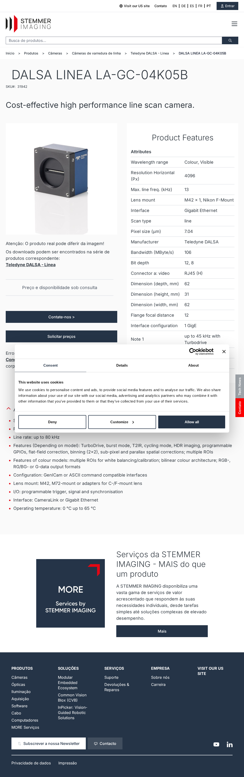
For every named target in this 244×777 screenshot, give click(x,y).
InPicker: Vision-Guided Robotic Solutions (72, 712)
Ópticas (18, 684)
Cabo (16, 713)
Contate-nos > (61, 317)
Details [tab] (122, 365)
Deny (52, 422)
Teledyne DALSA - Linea (150, 53)
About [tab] (193, 365)
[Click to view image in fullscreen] (61, 179)
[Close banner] (224, 351)
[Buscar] (230, 40)
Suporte (111, 677)
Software (19, 705)
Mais (162, 631)
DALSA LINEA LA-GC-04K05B (202, 53)
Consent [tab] (50, 365)
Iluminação (21, 691)
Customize (119, 422)
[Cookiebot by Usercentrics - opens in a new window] (193, 351)
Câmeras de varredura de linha (96, 53)
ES (192, 6)
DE (183, 6)
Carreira (158, 684)
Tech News (240, 386)
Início (10, 53)
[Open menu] (234, 24)
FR (200, 6)
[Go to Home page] (28, 24)
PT (209, 6)
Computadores (24, 720)
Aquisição (20, 698)
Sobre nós (160, 677)
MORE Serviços (25, 727)
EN (175, 6)
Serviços (114, 668)
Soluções (68, 668)
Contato (160, 6)
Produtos (31, 53)
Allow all (192, 422)
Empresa (160, 668)
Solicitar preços (61, 336)
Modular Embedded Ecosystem (67, 682)
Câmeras (55, 53)
